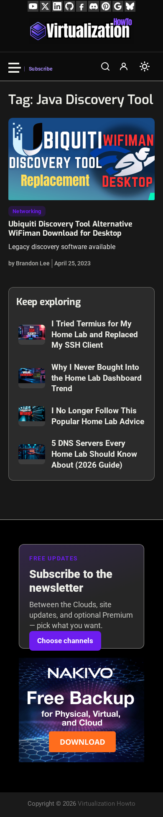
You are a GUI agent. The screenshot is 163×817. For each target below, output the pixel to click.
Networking (27, 211)
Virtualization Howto (106, 803)
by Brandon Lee (29, 263)
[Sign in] (124, 66)
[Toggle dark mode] (145, 66)
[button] (105, 66)
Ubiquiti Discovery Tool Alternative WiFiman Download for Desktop (70, 228)
